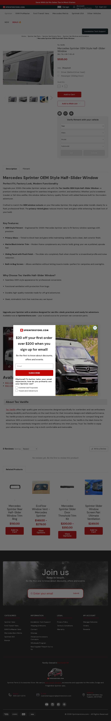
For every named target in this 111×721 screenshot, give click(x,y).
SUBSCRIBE (34, 373)
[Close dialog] (95, 328)
